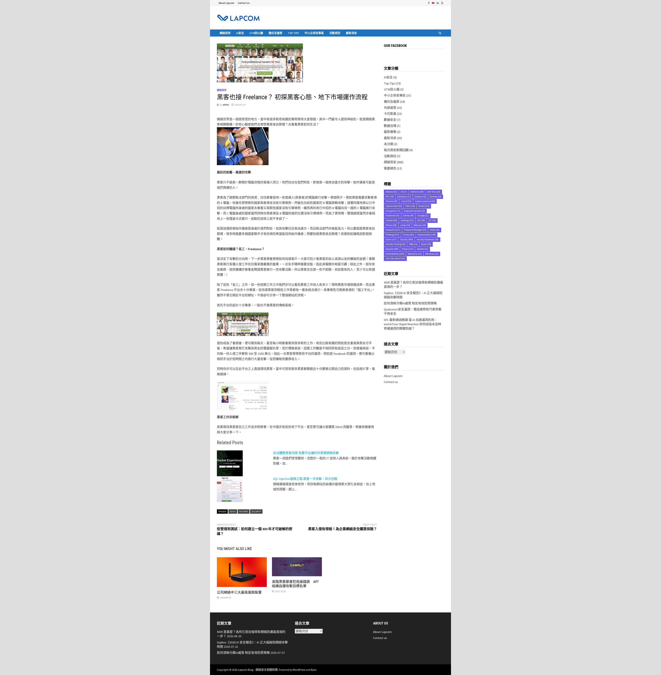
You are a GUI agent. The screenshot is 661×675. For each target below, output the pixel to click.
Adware (391, 191)
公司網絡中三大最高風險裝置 (239, 592)
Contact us (244, 2)
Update (422, 249)
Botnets (435, 196)
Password (393, 229)
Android (417, 191)
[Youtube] (433, 3)
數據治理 (390, 126)
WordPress (299, 669)
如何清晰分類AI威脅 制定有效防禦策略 (410, 303)
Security (256, 511)
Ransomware (427, 234)
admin (226, 104)
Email (423, 206)
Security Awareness (428, 239)
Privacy (408, 234)
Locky (405, 225)
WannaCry (415, 253)
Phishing (392, 234)
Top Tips (293, 33)
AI (404, 191)
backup (420, 196)
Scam (391, 239)
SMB (413, 244)
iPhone (391, 225)
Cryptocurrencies (425, 201)
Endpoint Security (414, 210)
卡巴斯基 (390, 114)
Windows (431, 253)
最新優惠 (390, 132)
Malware (420, 225)
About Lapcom (226, 2)
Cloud (406, 201)
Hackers (391, 220)
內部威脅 (390, 108)
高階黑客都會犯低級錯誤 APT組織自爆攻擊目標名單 (295, 584)
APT (390, 196)
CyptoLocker (394, 206)
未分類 (388, 144)
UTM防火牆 (256, 33)
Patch (434, 229)
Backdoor (404, 196)
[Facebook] (429, 3)
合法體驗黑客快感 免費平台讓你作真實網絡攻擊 (306, 453)
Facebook (392, 215)
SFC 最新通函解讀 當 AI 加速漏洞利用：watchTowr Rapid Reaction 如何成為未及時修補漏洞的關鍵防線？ (412, 324)
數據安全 (390, 120)
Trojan (407, 249)
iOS (421, 220)
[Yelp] (442, 3)
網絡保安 (225, 33)
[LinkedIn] (438, 3)
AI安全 (240, 33)
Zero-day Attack (395, 258)
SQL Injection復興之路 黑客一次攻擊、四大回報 (305, 479)
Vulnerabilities (395, 253)
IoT (432, 220)
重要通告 (390, 168)
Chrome (391, 201)
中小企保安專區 (314, 33)
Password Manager (415, 229)
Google (423, 215)
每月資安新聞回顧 (396, 150)
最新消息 (351, 33)
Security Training (395, 244)
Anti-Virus (433, 191)
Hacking (243, 511)
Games (408, 215)
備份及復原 (275, 33)
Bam (313, 669)
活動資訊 (334, 33)
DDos (233, 511)
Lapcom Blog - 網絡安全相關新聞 (258, 669)
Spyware (392, 249)
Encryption (393, 210)
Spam (426, 244)
